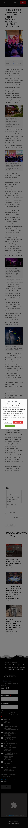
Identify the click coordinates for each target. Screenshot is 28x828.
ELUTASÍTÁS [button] (18, 422)
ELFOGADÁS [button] (10, 425)
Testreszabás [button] (7, 422)
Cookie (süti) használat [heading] (10, 401)
